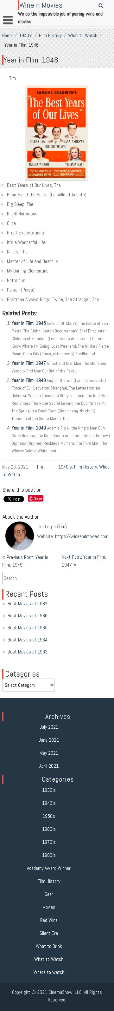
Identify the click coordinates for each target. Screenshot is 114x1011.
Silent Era (49, 933)
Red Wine (49, 920)
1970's (49, 842)
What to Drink (49, 946)
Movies (48, 907)
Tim (12, 78)
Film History (50, 35)
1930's (49, 790)
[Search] (101, 6)
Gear (49, 894)
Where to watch (49, 972)
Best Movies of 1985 (28, 627)
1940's (26, 35)
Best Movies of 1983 (28, 651)
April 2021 (49, 766)
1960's (49, 829)
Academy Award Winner (49, 868)
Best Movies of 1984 (28, 639)
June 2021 (49, 740)
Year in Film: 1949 (29, 427)
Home (7, 35)
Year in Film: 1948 (29, 380)
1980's (49, 855)
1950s (48, 816)
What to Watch (82, 35)
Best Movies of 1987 (28, 603)
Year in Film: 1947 (29, 363)
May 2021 (49, 753)
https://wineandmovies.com (81, 536)
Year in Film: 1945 (29, 323)
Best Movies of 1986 (28, 615)
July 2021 (49, 727)
